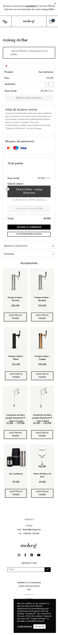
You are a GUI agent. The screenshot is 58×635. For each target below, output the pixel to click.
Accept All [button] (39, 626)
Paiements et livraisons (29, 583)
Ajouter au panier (15, 317)
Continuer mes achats (29, 234)
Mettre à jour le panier (29, 98)
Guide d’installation (29, 586)
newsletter (30, 6)
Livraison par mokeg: (29, 209)
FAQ (29, 590)
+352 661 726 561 (31, 534)
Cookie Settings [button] (24, 626)
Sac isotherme (46, 72)
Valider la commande (29, 227)
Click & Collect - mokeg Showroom (29, 191)
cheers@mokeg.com (32, 530)
